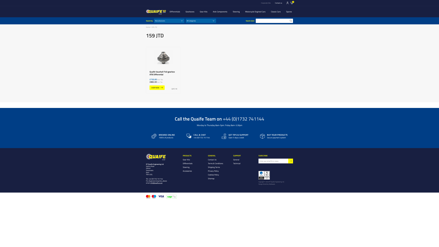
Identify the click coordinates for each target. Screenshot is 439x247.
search (291, 21)
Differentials (175, 11)
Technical (236, 163)
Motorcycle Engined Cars (255, 11)
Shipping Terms (214, 167)
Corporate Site (266, 3)
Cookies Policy (213, 174)
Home (148, 27)
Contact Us (212, 159)
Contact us (278, 3)
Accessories (187, 171)
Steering (236, 11)
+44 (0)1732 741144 (243, 118)
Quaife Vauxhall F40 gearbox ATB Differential (163, 70)
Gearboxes (190, 11)
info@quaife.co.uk (156, 183)
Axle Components (220, 11)
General (236, 159)
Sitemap (211, 178)
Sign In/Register (287, 3)
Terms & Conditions (215, 163)
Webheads (272, 184)
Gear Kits (203, 11)
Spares (289, 11)
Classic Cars (276, 11)
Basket (291, 3)
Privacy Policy (213, 171)
